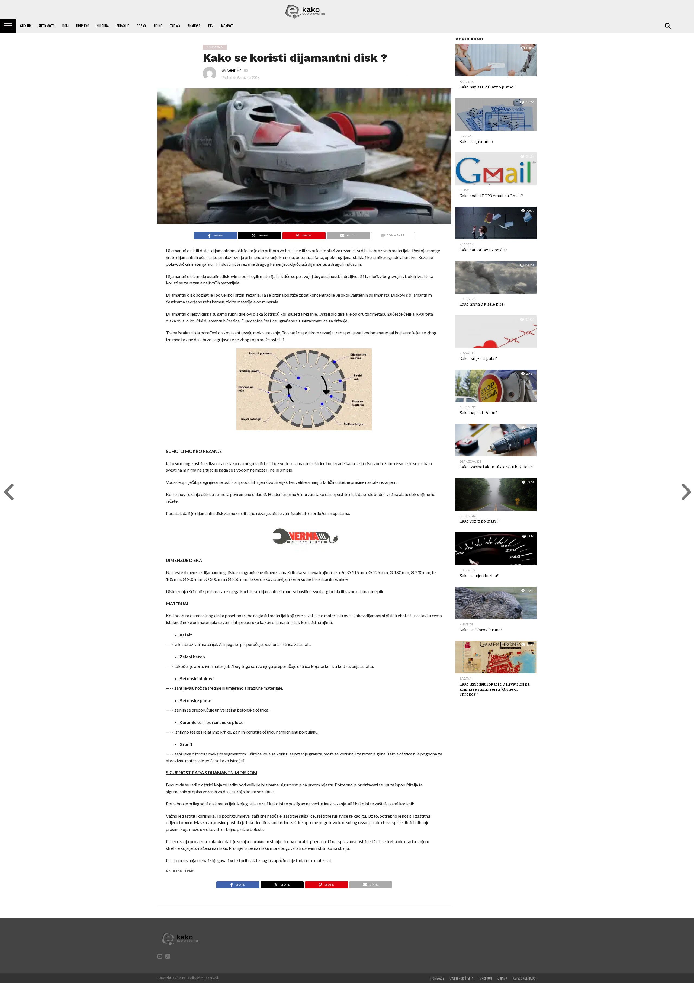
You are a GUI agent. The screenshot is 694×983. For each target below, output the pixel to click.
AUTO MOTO (46, 25)
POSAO (141, 25)
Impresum (485, 978)
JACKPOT (227, 25)
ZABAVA (175, 25)
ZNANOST (194, 25)
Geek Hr (234, 70)
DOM (65, 25)
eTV (210, 25)
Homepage (437, 978)
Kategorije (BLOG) (525, 978)
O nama (502, 978)
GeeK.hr (25, 25)
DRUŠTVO (82, 25)
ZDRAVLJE (122, 25)
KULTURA (103, 25)
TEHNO (157, 25)
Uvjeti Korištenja (461, 978)
